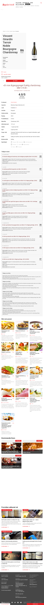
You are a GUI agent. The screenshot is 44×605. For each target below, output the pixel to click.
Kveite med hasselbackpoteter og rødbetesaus (6, 399)
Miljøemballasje (26, 144)
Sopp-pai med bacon (20, 330)
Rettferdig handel (28, 142)
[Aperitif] (8, 5)
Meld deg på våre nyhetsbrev (21, 597)
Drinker (25, 5)
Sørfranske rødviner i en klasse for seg (10, 519)
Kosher (20, 144)
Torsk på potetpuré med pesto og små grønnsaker (34, 377)
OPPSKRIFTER (25, 2)
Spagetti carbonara (5, 352)
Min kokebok (37, 5)
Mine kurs (17, 7)
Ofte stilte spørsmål (19, 593)
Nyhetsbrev (32, 5)
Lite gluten (14, 144)
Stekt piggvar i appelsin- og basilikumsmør (19, 353)
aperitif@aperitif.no (19, 590)
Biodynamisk (20, 142)
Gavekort (28, 5)
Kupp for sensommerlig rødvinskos (9, 541)
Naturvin (14, 146)
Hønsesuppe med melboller (5, 331)
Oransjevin (20, 146)
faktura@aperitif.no (33, 584)
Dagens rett (18, 5)
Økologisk (14, 142)
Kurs (31, 2)
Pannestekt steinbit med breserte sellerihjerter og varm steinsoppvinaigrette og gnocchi (6, 425)
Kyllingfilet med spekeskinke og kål (5, 376)
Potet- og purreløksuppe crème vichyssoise (35, 332)
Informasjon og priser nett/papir (22, 579)
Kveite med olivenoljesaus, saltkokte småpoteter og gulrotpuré (35, 400)
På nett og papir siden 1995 (21, 576)
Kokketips (21, 7)
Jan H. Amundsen (4, 579)
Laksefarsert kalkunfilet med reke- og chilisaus (35, 353)
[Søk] (41, 3)
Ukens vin (21, 5)
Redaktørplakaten (4, 587)
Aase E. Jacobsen (4, 576)
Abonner (28, 4)
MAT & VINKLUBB (20, 4)
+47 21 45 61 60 (21, 591)
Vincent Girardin (14, 102)
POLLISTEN (18, 2)
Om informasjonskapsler (6, 590)
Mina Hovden (3, 583)
